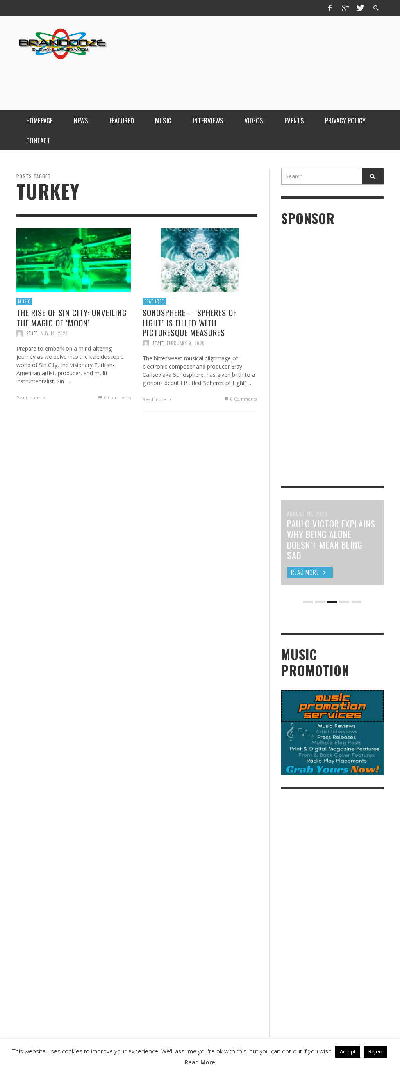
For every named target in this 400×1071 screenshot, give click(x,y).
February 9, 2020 (186, 343)
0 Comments (117, 397)
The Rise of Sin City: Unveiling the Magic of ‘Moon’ (71, 317)
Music (24, 301)
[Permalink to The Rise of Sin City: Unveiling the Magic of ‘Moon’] (73, 259)
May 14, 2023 (54, 333)
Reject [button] (375, 1051)
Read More (200, 1062)
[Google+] (345, 8)
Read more (28, 397)
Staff (32, 333)
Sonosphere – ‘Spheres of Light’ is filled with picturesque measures (190, 322)
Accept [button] (347, 1051)
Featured (154, 301)
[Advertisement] (241, 79)
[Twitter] (359, 8)
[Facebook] (330, 8)
